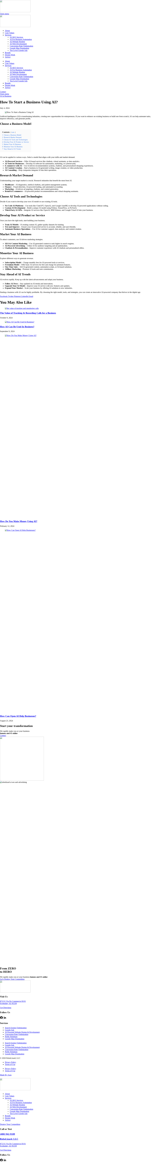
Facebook (4, 296)
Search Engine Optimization (16, 1028)
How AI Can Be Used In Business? (17, 326)
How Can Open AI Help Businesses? (18, 716)
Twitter (11, 296)
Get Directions (5, 1008)
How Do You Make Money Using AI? (18, 521)
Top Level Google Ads (18, 50)
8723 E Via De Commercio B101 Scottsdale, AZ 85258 (13, 1002)
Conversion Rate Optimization (21, 46)
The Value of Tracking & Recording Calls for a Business (28, 313)
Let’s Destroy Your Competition (12, 979)
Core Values (9, 33)
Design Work (10, 55)
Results (7, 53)
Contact (3, 92)
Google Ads (9, 1030)
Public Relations (11, 1037)
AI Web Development (18, 44)
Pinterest (17, 296)
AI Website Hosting (17, 42)
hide (13, 132)
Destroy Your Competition (10, 1124)
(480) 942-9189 (7, 1134)
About (7, 31)
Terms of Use (10, 1064)
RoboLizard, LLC (9, 1139)
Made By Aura (5, 1075)
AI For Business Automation (21, 39)
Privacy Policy (10, 1062)
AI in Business (5, 96)
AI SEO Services (16, 37)
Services (8, 35)
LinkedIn (25, 296)
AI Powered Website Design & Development (22, 1032)
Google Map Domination (19, 48)
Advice (7, 57)
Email (31, 296)
